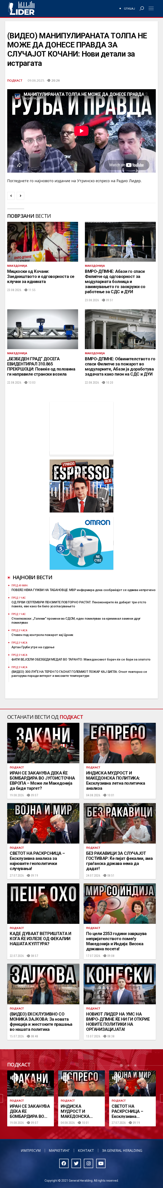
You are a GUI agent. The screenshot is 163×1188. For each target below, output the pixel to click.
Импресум (31, 1150)
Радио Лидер (21, 8)
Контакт (86, 1150)
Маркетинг (59, 1150)
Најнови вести (32, 577)
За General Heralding (122, 1150)
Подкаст (14, 80)
